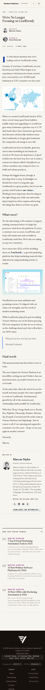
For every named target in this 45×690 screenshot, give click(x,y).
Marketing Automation (18, 12)
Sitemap (11, 689)
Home (4, 12)
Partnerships (11, 677)
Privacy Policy (33, 673)
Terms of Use (33, 681)
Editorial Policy (11, 681)
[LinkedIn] (19, 504)
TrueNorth (16, 253)
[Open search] (34, 3)
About (11, 673)
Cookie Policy (33, 677)
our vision (28, 190)
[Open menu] (39, 3)
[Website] (28, 504)
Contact (11, 685)
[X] (15, 504)
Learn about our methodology (26, 509)
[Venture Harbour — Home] (23, 640)
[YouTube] (23, 504)
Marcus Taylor (22, 459)
